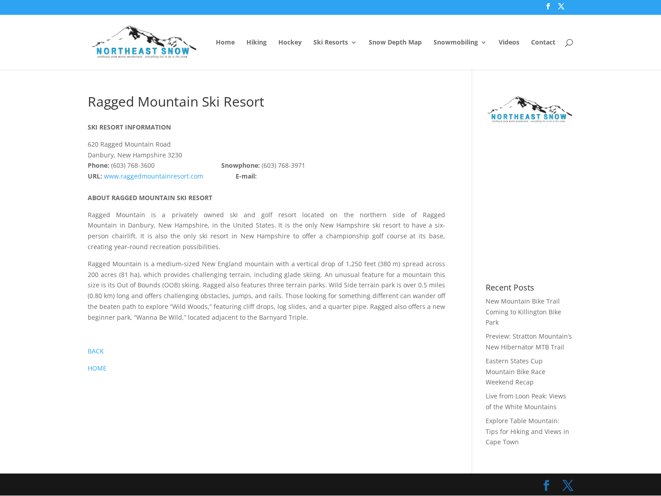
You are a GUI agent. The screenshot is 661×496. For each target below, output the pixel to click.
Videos (509, 42)
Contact (543, 42)
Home (225, 42)
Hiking (256, 42)
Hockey (290, 42)
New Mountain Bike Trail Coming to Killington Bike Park (523, 312)
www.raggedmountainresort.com (153, 176)
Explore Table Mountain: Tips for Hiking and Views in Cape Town (527, 431)
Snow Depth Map (395, 42)
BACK (96, 351)
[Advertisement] (561, 204)
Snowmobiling (455, 42)
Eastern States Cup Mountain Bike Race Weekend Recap (515, 372)
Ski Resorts (330, 42)
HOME (97, 368)
